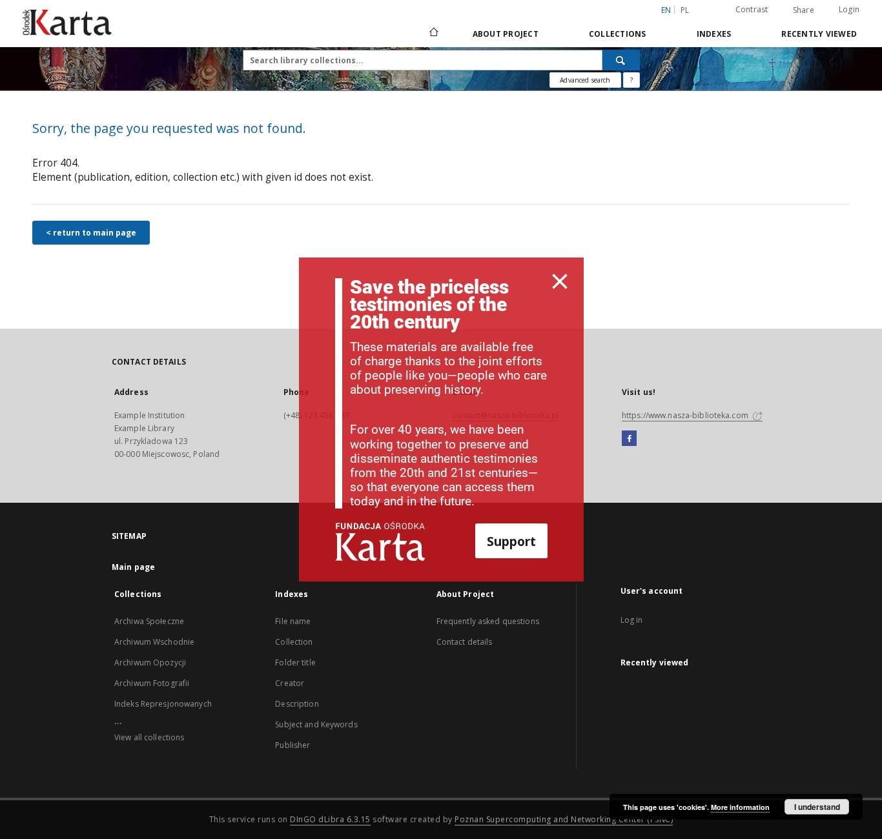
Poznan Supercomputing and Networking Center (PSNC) (564, 819)
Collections (617, 33)
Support (511, 541)
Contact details (464, 641)
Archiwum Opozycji (150, 662)
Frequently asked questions (487, 621)
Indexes (714, 33)
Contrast (751, 9)
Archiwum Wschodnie (154, 641)
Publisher (292, 745)
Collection (294, 641)
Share (803, 10)
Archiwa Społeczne (149, 621)
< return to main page (91, 232)
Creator (289, 683)
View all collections (149, 737)
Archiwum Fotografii (151, 683)
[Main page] (432, 33)
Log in (631, 619)
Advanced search (585, 80)
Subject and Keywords (316, 724)
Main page (133, 566)
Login (849, 9)
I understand (817, 807)
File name (293, 621)
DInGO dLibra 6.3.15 (330, 819)
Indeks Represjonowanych (163, 703)
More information (740, 807)
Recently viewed (819, 33)
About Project (505, 33)
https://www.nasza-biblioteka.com (686, 415)
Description (296, 703)
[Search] (621, 60)
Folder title (295, 662)
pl (685, 10)
